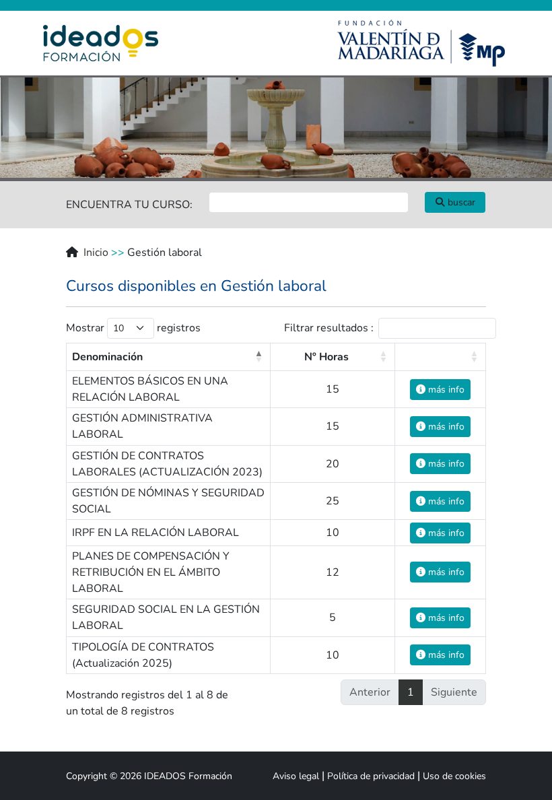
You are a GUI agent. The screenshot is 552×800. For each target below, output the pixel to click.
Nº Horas (326, 356)
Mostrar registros (133, 328)
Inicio (95, 252)
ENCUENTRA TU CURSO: (129, 204)
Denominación (107, 356)
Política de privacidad (371, 776)
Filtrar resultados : (329, 328)
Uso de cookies (454, 776)
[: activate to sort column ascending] (440, 357)
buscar (460, 202)
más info (444, 389)
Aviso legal (296, 776)
